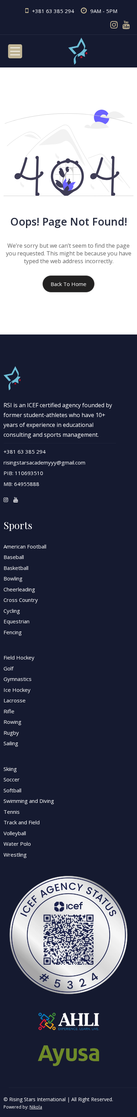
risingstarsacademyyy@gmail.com (44, 462)
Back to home (68, 283)
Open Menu (15, 51)
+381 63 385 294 (53, 10)
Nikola (36, 1107)
